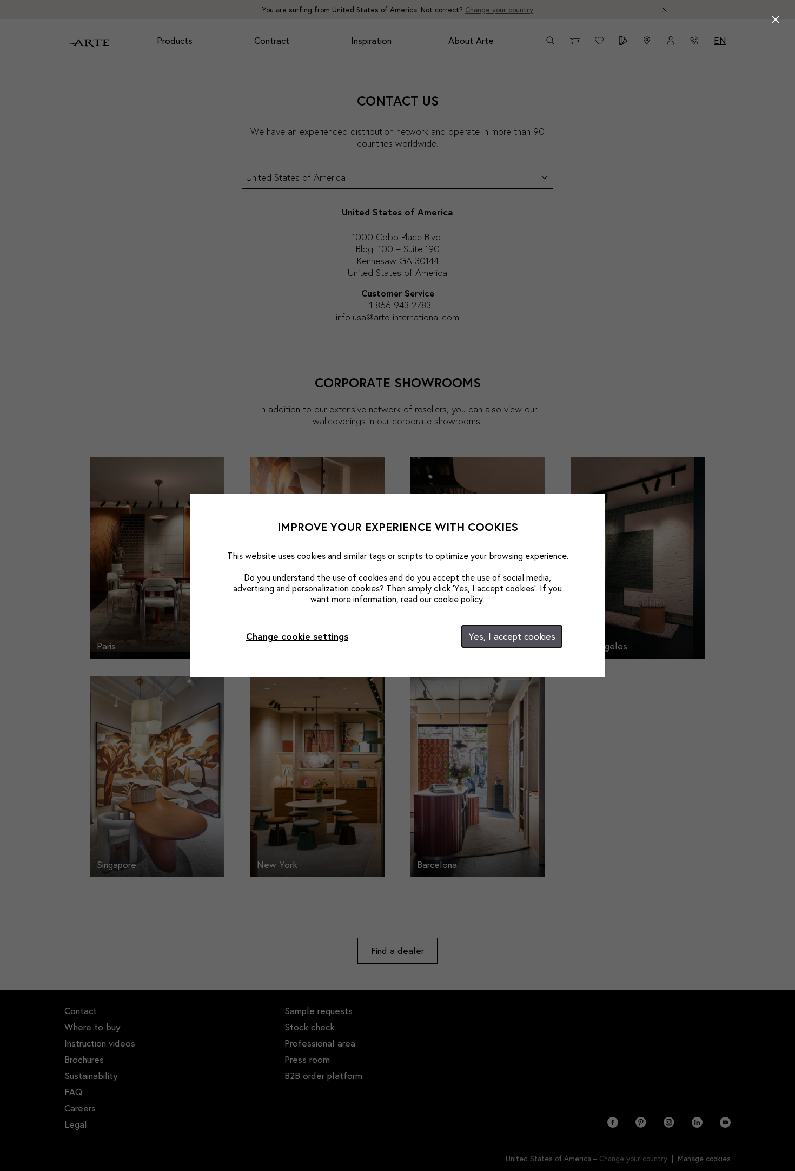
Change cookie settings (297, 636)
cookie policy (458, 598)
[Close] (775, 19)
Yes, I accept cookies (511, 636)
